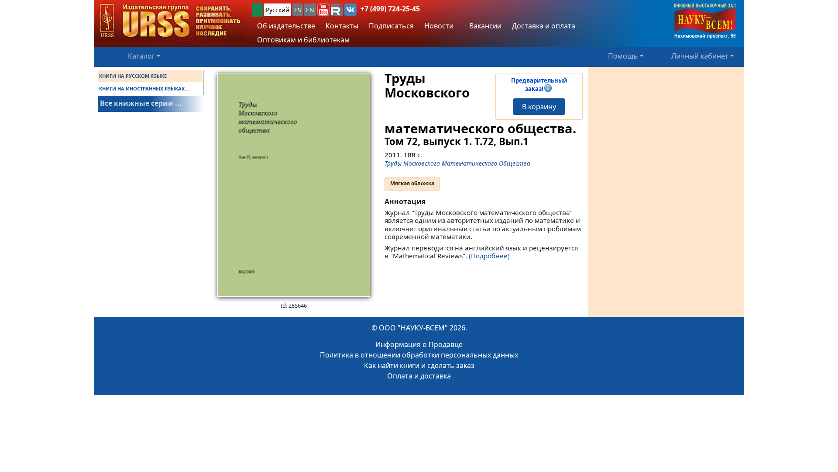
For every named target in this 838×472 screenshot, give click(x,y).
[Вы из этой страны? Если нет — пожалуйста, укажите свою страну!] (257, 10)
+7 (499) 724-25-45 (390, 9)
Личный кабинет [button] (699, 56)
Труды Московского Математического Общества (457, 163)
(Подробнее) (489, 255)
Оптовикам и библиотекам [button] (303, 40)
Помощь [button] (623, 56)
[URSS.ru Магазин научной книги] (170, 21)
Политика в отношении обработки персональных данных (419, 355)
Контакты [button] (342, 26)
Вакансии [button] (484, 26)
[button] (323, 9)
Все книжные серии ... (141, 103)
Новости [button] (438, 26)
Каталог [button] (141, 56)
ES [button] (297, 10)
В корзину (539, 106)
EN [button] (310, 10)
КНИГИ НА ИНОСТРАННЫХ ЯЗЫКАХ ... (144, 88)
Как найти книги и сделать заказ (419, 365)
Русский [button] (277, 10)
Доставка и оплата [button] (543, 26)
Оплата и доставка (419, 376)
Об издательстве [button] (286, 26)
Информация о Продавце (419, 344)
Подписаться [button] (391, 26)
